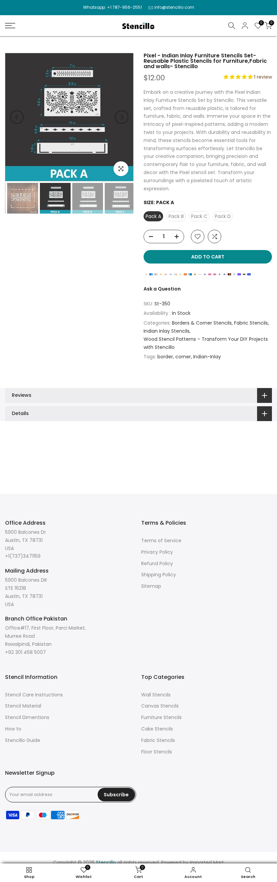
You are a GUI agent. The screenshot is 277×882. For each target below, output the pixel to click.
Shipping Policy (158, 574)
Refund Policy (157, 563)
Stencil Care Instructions (34, 694)
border (165, 356)
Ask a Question (162, 288)
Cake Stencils (157, 728)
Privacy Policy (157, 552)
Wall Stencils (156, 694)
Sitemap (151, 586)
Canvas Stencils (160, 705)
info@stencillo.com (174, 7)
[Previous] (17, 117)
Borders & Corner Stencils (202, 323)
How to (13, 728)
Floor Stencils (156, 751)
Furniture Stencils (161, 717)
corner (183, 356)
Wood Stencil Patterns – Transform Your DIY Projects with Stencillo (206, 343)
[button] (239, 77)
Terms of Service (161, 540)
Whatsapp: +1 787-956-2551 (112, 7)
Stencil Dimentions (27, 717)
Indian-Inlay (207, 356)
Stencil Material (23, 705)
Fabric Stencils (251, 323)
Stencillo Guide (22, 740)
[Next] (121, 117)
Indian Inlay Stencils (167, 331)
